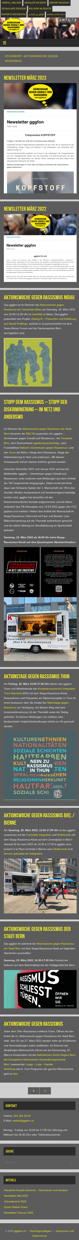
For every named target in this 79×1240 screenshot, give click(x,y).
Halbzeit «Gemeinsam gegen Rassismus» (44, 447)
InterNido (37, 314)
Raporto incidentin (13, 14)
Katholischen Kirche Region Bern (56, 1055)
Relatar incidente (40, 8)
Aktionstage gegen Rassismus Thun (36, 676)
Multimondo (64, 834)
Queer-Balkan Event (16, 1207)
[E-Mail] (63, 20)
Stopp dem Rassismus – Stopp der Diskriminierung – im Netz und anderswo (35, 409)
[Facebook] (75, 20)
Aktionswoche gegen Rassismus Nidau (39, 297)
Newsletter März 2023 (25, 78)
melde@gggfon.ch (23, 1120)
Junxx (12, 452)
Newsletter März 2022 (25, 209)
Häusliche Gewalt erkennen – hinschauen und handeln (36, 1190)
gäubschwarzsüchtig (46, 443)
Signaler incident (35, 2)
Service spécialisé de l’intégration (23, 853)
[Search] (71, 1163)
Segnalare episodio (13, 8)
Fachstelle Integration (38, 834)
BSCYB (30, 433)
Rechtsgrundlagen (40, 1231)
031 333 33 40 (22, 1116)
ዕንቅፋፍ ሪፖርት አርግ (56, 14)
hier (15, 1073)
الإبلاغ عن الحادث (36, 14)
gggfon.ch (20, 1231)
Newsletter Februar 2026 (18, 1212)
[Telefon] (69, 20)
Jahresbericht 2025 (15, 1201)
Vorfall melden (11, 2)
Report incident (59, 2)
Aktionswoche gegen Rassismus (33, 1024)
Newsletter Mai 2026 (16, 1195)
